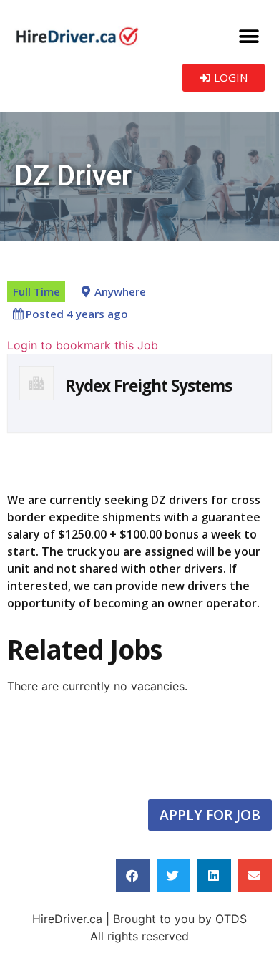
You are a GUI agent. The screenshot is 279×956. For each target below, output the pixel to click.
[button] (248, 36)
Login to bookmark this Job (82, 345)
